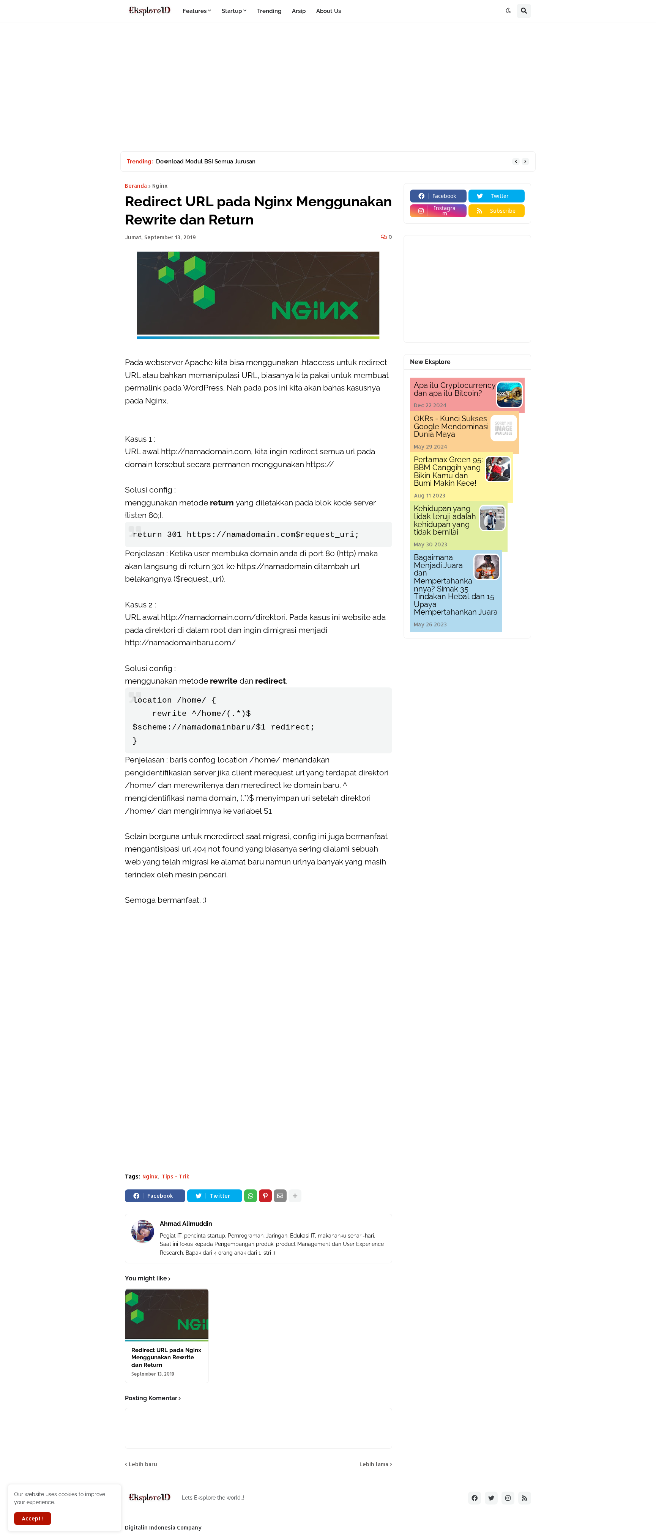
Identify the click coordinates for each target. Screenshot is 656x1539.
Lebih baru (143, 1464)
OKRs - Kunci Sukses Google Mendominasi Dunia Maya (451, 426)
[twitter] (491, 1498)
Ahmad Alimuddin (186, 1223)
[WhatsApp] (250, 1195)
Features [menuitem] (195, 11)
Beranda (136, 185)
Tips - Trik (175, 1176)
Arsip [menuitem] (299, 11)
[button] (508, 11)
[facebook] (474, 1498)
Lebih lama (374, 1464)
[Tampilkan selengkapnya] (295, 1195)
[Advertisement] (328, 87)
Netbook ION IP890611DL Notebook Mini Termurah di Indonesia (242, 161)
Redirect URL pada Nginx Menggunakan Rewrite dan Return (166, 1357)
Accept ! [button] (33, 1518)
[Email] (280, 1195)
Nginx (160, 185)
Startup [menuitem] (232, 11)
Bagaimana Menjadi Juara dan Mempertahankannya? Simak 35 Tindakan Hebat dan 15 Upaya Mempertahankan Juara (456, 585)
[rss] (524, 1498)
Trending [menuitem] (269, 11)
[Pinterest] (265, 1195)
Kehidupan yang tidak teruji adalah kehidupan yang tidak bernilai (445, 520)
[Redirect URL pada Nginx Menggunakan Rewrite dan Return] (166, 1315)
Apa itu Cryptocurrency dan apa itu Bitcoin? (454, 389)
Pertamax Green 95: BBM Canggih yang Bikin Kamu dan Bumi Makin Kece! (448, 471)
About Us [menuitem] (328, 11)
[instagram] (507, 1498)
